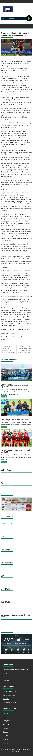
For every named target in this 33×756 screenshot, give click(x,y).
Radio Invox (7, 669)
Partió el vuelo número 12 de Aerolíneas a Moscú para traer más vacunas (8, 349)
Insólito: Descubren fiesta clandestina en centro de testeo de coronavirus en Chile (25, 349)
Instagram (6, 721)
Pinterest (6, 728)
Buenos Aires (16, 669)
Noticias (5, 673)
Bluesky (5, 743)
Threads (5, 739)
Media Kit (6, 699)
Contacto (6, 691)
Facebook (6, 713)
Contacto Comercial (9, 695)
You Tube (6, 724)
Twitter (5, 717)
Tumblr (5, 732)
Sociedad (6, 681)
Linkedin (5, 735)
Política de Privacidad (9, 702)
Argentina (25, 669)
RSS (4, 677)
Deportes (4, 396)
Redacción (12, 691)
